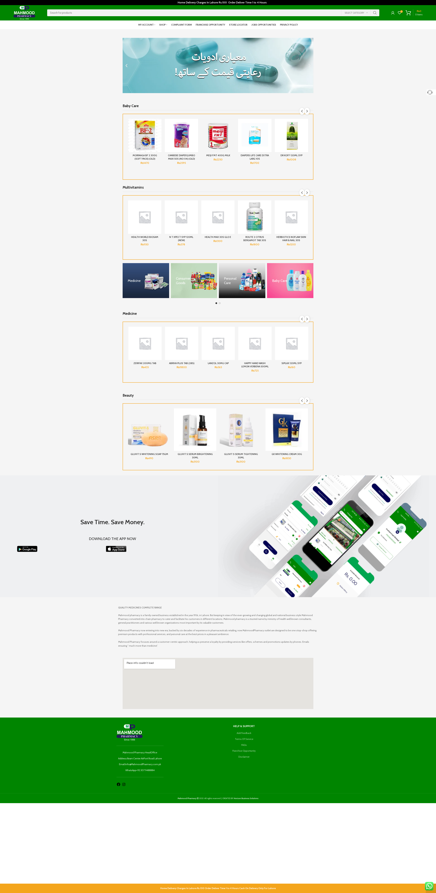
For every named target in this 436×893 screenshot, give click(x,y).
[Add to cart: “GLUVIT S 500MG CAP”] (168, 421)
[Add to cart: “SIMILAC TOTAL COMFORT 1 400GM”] (159, 132)
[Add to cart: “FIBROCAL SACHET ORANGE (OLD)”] (268, 340)
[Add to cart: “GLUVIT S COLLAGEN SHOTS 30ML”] (213, 421)
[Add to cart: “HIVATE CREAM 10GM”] (232, 340)
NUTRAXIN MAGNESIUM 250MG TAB (218, 238)
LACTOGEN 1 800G (291, 155)
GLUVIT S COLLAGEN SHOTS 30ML (195, 454)
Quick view (159, 140)
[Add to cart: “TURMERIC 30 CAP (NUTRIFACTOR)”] (195, 213)
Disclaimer (244, 756)
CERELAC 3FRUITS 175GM (181, 155)
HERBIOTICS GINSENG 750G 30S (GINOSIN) (145, 238)
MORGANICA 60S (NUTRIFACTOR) (291, 238)
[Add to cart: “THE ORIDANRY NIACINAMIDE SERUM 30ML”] (195, 340)
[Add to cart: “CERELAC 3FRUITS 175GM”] (195, 132)
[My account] (393, 12)
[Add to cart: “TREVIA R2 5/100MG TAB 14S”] (305, 340)
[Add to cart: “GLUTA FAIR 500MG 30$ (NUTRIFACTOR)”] (269, 213)
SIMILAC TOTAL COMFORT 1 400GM (144, 157)
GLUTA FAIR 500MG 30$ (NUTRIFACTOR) (255, 238)
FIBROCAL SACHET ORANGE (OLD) (255, 365)
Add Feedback (244, 733)
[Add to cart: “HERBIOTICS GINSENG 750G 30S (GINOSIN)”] (159, 213)
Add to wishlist (159, 124)
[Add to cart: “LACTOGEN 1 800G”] (305, 132)
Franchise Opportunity (244, 750)
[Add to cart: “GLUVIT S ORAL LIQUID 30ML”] (305, 421)
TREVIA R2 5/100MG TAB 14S (291, 365)
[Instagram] (124, 784)
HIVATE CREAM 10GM (218, 363)
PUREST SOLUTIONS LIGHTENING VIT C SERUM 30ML (241, 456)
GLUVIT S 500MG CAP (149, 454)
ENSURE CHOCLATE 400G (218, 155)
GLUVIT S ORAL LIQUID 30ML (287, 454)
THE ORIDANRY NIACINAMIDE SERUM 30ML (181, 366)
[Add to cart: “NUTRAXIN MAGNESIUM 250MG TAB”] (232, 213)
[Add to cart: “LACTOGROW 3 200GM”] (268, 132)
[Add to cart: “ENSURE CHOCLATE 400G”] (232, 132)
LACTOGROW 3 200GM (255, 155)
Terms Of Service (244, 739)
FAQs (244, 745)
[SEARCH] (374, 12)
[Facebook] (118, 784)
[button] (126, 65)
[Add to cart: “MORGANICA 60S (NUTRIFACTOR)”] (305, 213)
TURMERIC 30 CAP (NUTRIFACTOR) (181, 238)
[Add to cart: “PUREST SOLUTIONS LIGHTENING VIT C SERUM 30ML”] (259, 421)
